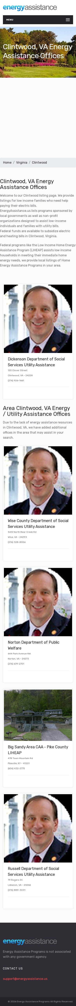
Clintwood (39, 162)
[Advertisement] (38, 118)
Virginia (21, 162)
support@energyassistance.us (25, 979)
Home (7, 162)
